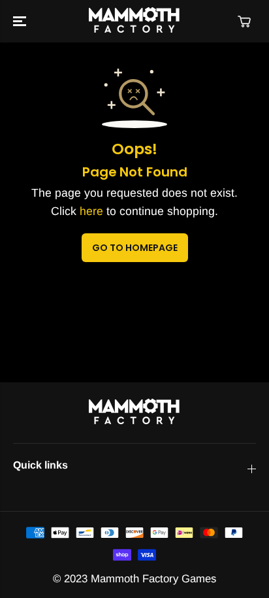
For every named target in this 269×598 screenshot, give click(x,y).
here (91, 211)
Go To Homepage (135, 247)
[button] (21, 21)
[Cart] (244, 21)
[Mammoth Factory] (134, 21)
